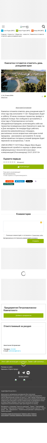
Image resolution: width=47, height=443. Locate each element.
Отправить (35, 241)
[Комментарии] (45, 96)
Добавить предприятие (23, 315)
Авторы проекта (23, 376)
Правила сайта (26, 414)
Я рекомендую (24, 166)
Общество (4, 97)
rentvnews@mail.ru (15, 351)
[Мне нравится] (42, 96)
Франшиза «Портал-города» (9, 369)
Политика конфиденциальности (11, 414)
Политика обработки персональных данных (23, 415)
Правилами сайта (37, 235)
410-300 (13, 349)
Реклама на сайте (6, 367)
